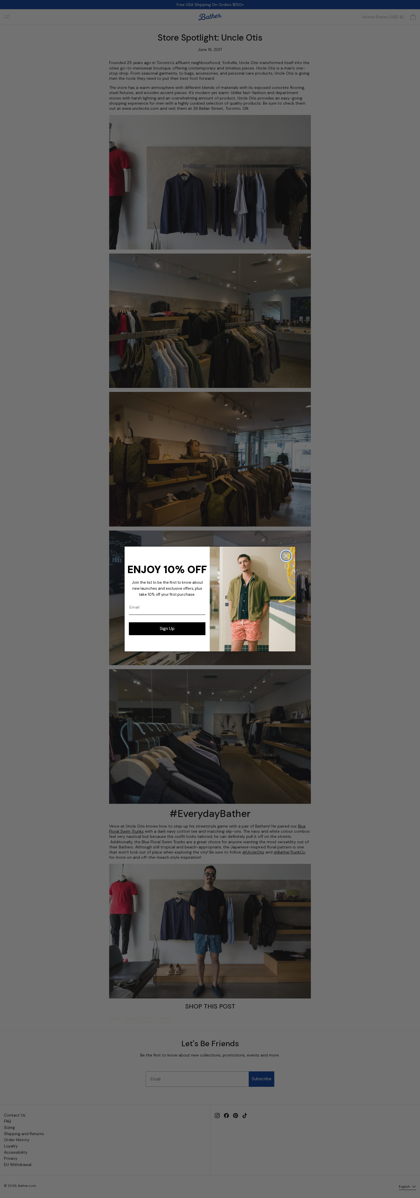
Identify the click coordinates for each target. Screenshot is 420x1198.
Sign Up (167, 628)
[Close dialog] (286, 556)
